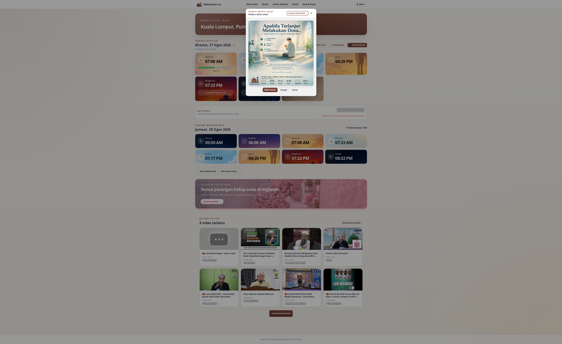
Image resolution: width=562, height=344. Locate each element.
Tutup (295, 90)
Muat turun (270, 90)
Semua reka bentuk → (298, 13)
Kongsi (283, 90)
